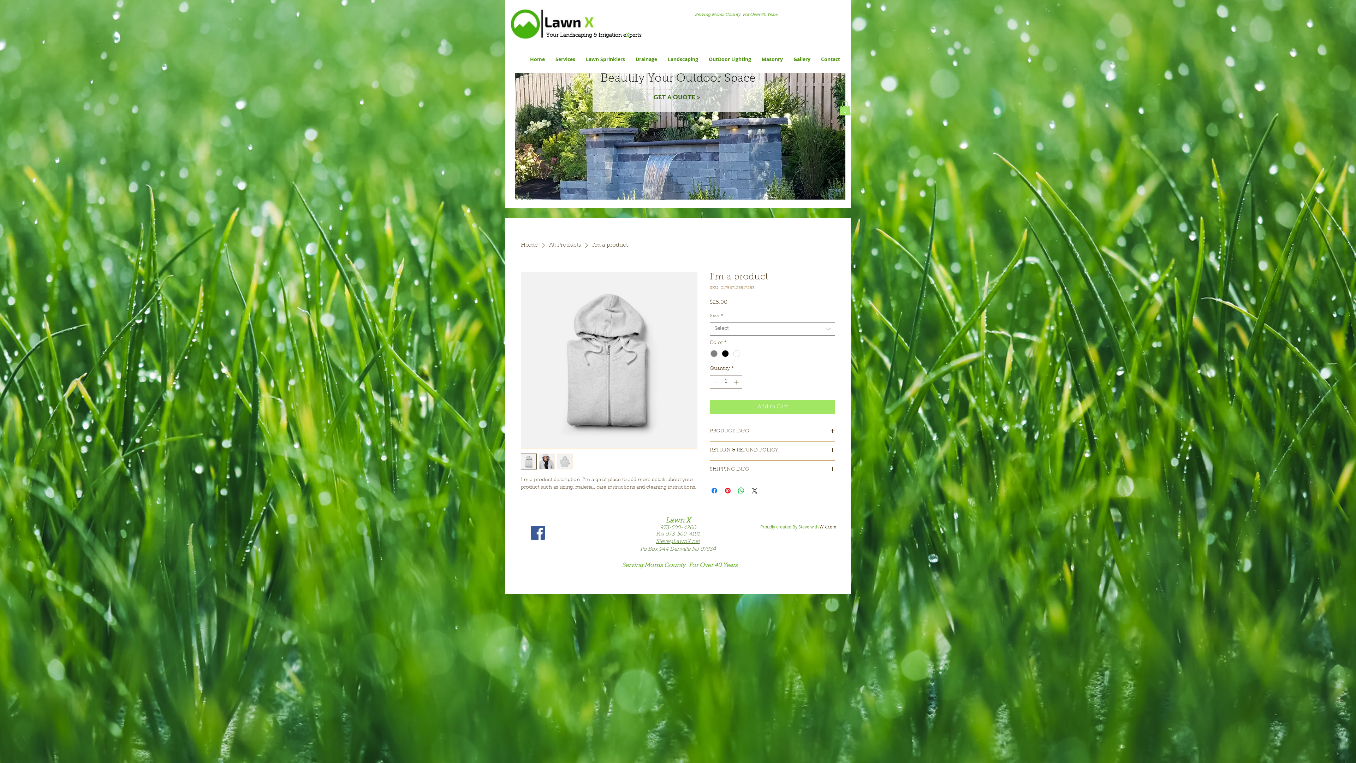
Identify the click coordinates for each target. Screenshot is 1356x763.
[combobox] (772, 329)
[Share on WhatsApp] (741, 490)
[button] (845, 108)
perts (635, 35)
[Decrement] (715, 382)
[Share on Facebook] (714, 490)
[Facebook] (538, 533)
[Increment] (736, 382)
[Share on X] (754, 490)
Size (716, 316)
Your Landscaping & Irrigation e (585, 35)
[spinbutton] (726, 382)
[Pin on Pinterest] (728, 490)
